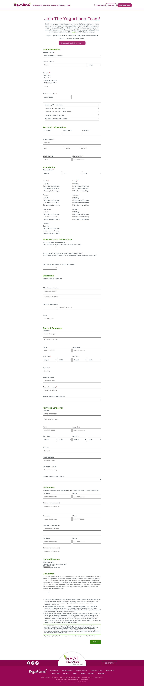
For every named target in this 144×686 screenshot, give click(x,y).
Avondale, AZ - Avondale (53, 105)
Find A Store (100, 5)
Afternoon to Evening (51, 188)
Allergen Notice (84, 679)
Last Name (86, 130)
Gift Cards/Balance (96, 670)
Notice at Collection (73, 679)
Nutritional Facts (75, 677)
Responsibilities (48, 377)
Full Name (46, 493)
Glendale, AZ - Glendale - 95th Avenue (58, 112)
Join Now (111, 5)
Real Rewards (37, 5)
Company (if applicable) (51, 503)
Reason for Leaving (49, 387)
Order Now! (125, 5)
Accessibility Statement (87, 677)
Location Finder (55, 673)
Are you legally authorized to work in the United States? (62, 253)
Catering (62, 5)
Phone (45, 347)
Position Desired (48, 52)
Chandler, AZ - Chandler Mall (55, 108)
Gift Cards (54, 5)
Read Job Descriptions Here (71, 43)
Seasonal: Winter (50, 83)
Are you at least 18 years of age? (54, 242)
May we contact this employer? (54, 396)
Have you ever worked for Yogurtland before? (59, 264)
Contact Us (109, 663)
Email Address (48, 156)
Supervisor (76, 347)
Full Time (47, 75)
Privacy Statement (45, 677)
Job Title (46, 368)
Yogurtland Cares (81, 670)
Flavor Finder (54, 670)
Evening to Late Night (52, 191)
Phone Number (77, 156)
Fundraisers (101, 673)
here (73, 32)
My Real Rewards (67, 670)
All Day (46, 184)
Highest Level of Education (52, 278)
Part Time (47, 78)
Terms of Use (55, 677)
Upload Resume (48, 562)
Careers (82, 673)
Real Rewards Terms (65, 677)
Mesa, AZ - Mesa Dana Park (54, 115)
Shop (68, 5)
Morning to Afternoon (52, 186)
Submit (95, 642)
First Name (46, 130)
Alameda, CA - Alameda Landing (56, 118)
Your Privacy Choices (61, 679)
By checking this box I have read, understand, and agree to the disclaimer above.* (69, 637)
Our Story (66, 673)
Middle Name (67, 130)
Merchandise (110, 670)
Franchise (46, 5)
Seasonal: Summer (50, 80)
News (74, 673)
